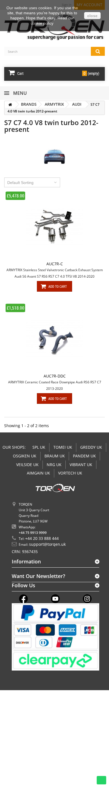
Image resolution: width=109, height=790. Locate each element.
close (92, 15)
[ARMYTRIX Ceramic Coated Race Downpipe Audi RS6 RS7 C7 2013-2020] (54, 338)
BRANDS (29, 104)
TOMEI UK (62, 447)
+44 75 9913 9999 (33, 532)
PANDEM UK (84, 456)
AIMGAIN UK (38, 473)
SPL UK (38, 447)
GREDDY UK (91, 447)
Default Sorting (20, 182)
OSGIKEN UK (24, 456)
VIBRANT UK (81, 464)
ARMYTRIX (54, 104)
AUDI (76, 104)
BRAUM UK (54, 456)
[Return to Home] (10, 104)
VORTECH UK (70, 473)
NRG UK (54, 464)
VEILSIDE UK (27, 464)
